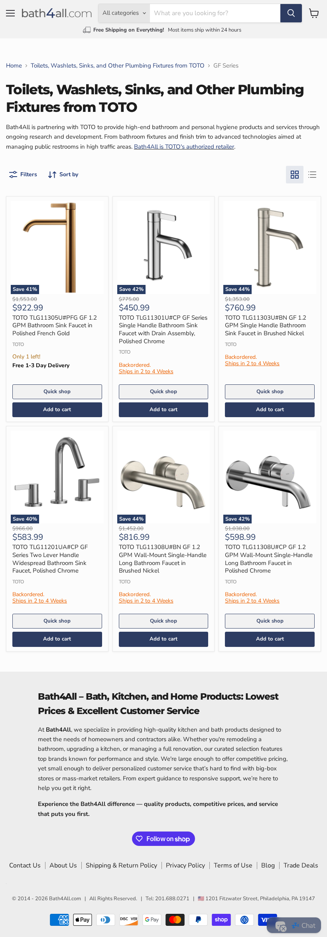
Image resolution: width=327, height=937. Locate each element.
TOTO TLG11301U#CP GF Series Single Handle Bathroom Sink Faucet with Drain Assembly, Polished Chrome (163, 329)
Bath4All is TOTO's (160, 147)
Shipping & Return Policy (121, 865)
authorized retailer (210, 147)
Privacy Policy (185, 865)
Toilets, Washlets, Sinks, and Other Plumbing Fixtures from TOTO (118, 65)
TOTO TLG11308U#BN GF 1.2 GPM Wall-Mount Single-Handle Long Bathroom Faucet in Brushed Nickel (163, 559)
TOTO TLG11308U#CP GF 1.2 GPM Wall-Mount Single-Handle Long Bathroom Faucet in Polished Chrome (269, 559)
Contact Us (25, 865)
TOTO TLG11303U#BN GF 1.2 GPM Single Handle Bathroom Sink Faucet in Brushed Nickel (265, 325)
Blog (268, 865)
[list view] (312, 174)
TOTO (18, 344)
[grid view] (294, 174)
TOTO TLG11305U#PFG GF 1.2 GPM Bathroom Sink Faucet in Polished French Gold (54, 325)
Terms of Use (233, 865)
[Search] (291, 13)
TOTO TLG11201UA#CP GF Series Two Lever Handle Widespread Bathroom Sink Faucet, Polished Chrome (50, 559)
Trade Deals (301, 865)
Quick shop (57, 391)
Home (14, 65)
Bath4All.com (65, 898)
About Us (63, 865)
